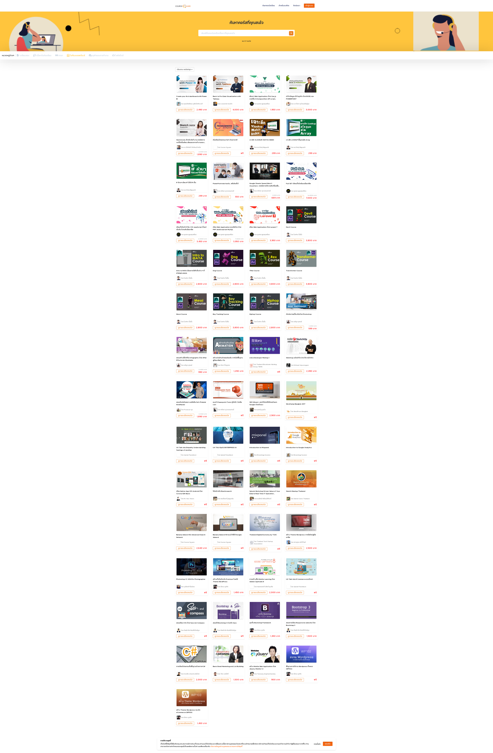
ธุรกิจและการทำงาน (100, 55)
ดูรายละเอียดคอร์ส (185, 109)
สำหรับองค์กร (284, 5)
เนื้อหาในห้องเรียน (43, 55)
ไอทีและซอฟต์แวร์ (77, 55)
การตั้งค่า (317, 744)
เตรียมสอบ (24, 55)
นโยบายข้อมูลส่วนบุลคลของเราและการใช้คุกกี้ (226, 746)
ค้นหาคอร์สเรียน (268, 5)
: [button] (184, 69)
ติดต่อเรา (296, 5)
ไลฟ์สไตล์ (119, 55)
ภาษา (60, 55)
